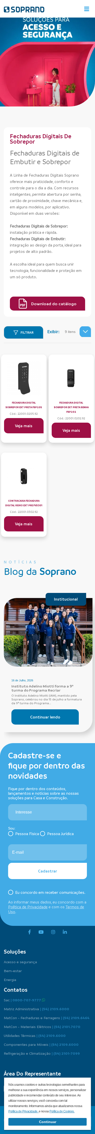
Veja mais (23, 425)
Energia (10, 979)
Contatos (15, 989)
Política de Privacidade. (23, 1111)
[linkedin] (65, 932)
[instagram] (53, 932)
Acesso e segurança (20, 961)
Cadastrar (47, 871)
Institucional (66, 599)
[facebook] (29, 932)
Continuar (47, 1122)
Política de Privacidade (28, 906)
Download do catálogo (54, 303)
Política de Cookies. (61, 1111)
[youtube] (41, 932)
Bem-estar (13, 970)
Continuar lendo (45, 716)
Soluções (15, 951)
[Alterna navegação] (86, 9)
